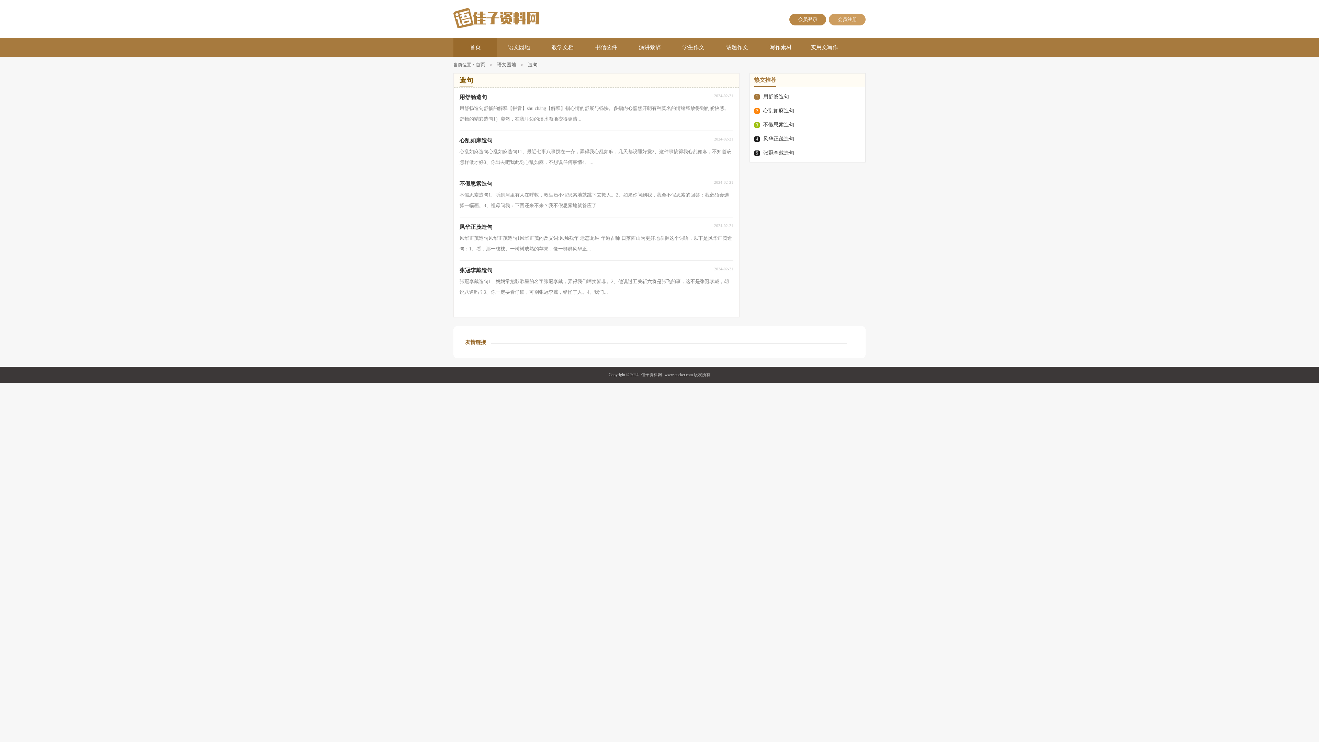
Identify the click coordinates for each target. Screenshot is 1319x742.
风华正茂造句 (778, 139)
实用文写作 (824, 47)
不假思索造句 (778, 124)
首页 (475, 47)
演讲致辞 (650, 47)
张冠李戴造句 (778, 153)
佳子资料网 (651, 374)
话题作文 (737, 47)
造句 (533, 64)
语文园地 (519, 47)
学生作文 (693, 47)
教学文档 (563, 47)
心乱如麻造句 (778, 110)
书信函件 (606, 47)
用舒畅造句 (776, 96)
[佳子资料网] (519, 18)
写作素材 (781, 47)
